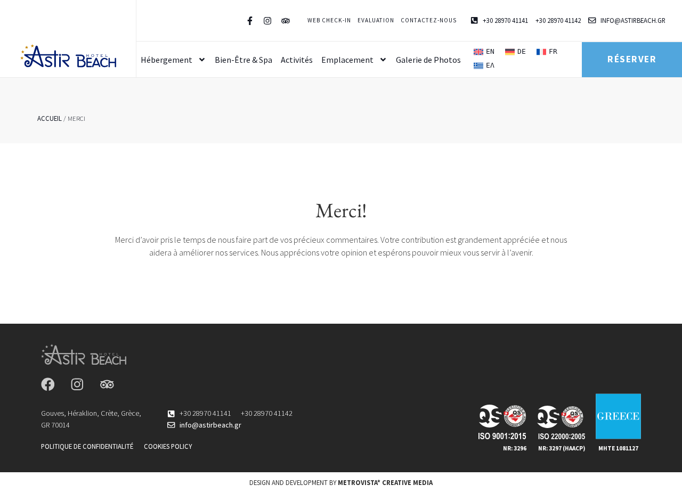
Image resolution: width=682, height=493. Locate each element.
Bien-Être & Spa (243, 59)
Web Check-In (329, 20)
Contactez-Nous (429, 20)
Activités (297, 59)
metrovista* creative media (385, 482)
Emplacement (347, 59)
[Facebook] (48, 384)
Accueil (49, 118)
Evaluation (376, 20)
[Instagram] (77, 384)
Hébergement (166, 59)
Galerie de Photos (428, 59)
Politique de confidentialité (87, 446)
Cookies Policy (168, 446)
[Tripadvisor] (107, 384)
